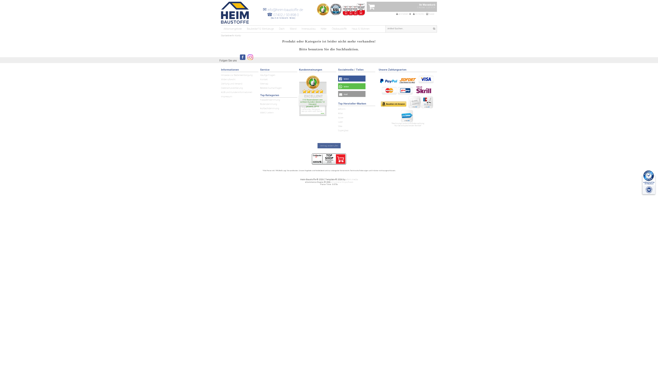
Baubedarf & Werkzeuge (260, 28)
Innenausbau (309, 28)
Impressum (226, 96)
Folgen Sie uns (228, 60)
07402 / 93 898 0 (286, 15)
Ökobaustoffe (339, 28)
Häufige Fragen (267, 75)
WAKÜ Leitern (267, 112)
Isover (341, 117)
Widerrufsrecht (228, 79)
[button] (351, 79)
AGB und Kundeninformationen (236, 92)
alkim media (352, 179)
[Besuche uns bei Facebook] (241, 60)
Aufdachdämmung (269, 108)
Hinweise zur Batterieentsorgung (237, 75)
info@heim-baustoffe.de (283, 10)
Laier (340, 122)
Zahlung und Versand (231, 83)
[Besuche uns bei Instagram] (249, 60)
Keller (324, 28)
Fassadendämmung (270, 99)
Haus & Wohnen (361, 28)
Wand (293, 28)
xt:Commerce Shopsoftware (342, 182)
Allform (341, 109)
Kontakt (264, 79)
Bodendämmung (268, 104)
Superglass (343, 130)
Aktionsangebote (233, 28)
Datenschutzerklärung (232, 88)
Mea (340, 126)
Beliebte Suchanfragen (271, 88)
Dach (282, 28)
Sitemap (264, 83)
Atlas (340, 113)
